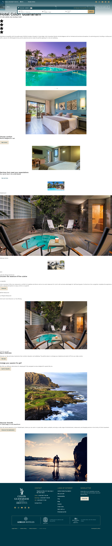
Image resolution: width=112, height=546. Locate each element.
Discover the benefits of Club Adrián (84, 8)
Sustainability (61, 496)
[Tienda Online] (26, 1)
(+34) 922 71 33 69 (45, 497)
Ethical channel (32, 528)
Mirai (99, 528)
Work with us (61, 509)
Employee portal (62, 511)
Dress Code (61, 506)
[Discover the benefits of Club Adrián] (74, 8)
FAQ (59, 498)
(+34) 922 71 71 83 (41, 500)
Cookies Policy (23, 528)
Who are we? (61, 493)
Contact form (38, 503)
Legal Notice (14, 528)
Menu (8, 6)
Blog (59, 501)
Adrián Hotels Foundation (64, 491)
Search (91, 11)
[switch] (31, 8)
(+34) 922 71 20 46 (11, 1)
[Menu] (4, 6)
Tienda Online (31, 1)
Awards (59, 504)
